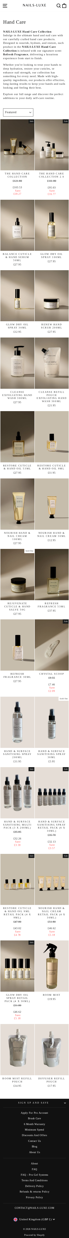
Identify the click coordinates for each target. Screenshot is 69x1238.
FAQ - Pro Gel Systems (34, 1174)
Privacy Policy (34, 1197)
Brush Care (34, 1118)
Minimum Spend (34, 1129)
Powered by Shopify (34, 1235)
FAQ (34, 1169)
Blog (34, 1146)
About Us (34, 1152)
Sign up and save (33, 1103)
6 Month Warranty (34, 1124)
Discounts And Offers (34, 1135)
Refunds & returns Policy (34, 1191)
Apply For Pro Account (34, 1112)
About (34, 1163)
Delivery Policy (34, 1186)
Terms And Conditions (35, 1180)
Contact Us (34, 1141)
